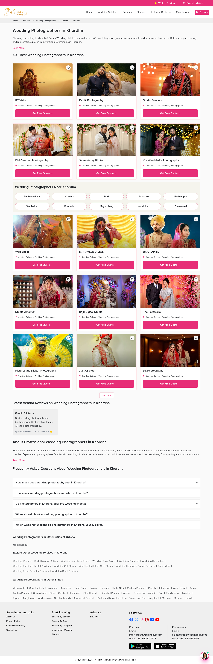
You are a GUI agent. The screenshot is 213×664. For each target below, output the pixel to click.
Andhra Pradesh (21, 593)
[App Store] (165, 646)
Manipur (186, 593)
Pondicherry (172, 593)
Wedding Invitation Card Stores (96, 566)
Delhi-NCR (118, 588)
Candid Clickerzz (24, 413)
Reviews (94, 616)
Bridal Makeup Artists (46, 561)
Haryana (104, 588)
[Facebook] (131, 620)
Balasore (144, 196)
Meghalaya (29, 598)
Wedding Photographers (46, 21)
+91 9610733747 (190, 638)
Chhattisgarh (90, 593)
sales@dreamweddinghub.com (189, 634)
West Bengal (180, 588)
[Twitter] (136, 620)
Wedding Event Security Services (31, 571)
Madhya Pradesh (136, 588)
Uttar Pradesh (36, 588)
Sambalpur (32, 206)
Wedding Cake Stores (104, 561)
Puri (106, 196)
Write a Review (166, 3)
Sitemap (56, 634)
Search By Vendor (61, 616)
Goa (161, 593)
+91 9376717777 (147, 638)
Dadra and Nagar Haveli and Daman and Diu (121, 598)
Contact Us (11, 630)
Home (15, 21)
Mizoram (166, 598)
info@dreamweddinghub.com (145, 634)
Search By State (60, 621)
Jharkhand (74, 593)
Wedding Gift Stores (65, 566)
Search (204, 12)
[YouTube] (157, 620)
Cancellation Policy (15, 625)
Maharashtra (19, 588)
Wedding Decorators (153, 561)
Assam (126, 593)
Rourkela (69, 206)
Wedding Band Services (65, 571)
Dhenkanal (181, 206)
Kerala (193, 588)
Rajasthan (52, 588)
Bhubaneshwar (32, 196)
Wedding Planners (129, 561)
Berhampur (180, 196)
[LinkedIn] (152, 620)
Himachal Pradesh (110, 593)
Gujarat (93, 588)
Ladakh (189, 598)
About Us (10, 616)
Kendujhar (143, 206)
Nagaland (154, 598)
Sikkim (178, 598)
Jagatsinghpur (20, 544)
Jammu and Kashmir (144, 593)
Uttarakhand (40, 593)
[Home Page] (15, 12)
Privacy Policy (13, 621)
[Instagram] (142, 620)
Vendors (26, 21)
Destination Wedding (62, 630)
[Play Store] (140, 646)
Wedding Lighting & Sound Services (135, 566)
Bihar (52, 593)
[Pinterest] (147, 620)
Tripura (16, 598)
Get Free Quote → (42, 113)
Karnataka (66, 588)
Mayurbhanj (106, 206)
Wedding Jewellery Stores (75, 561)
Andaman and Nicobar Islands (54, 598)
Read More (19, 48)
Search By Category (62, 625)
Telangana (164, 588)
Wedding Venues (22, 561)
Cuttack (69, 196)
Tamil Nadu (80, 588)
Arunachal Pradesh (84, 598)
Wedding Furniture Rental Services (32, 566)
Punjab (152, 588)
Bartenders (164, 566)
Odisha (65, 21)
